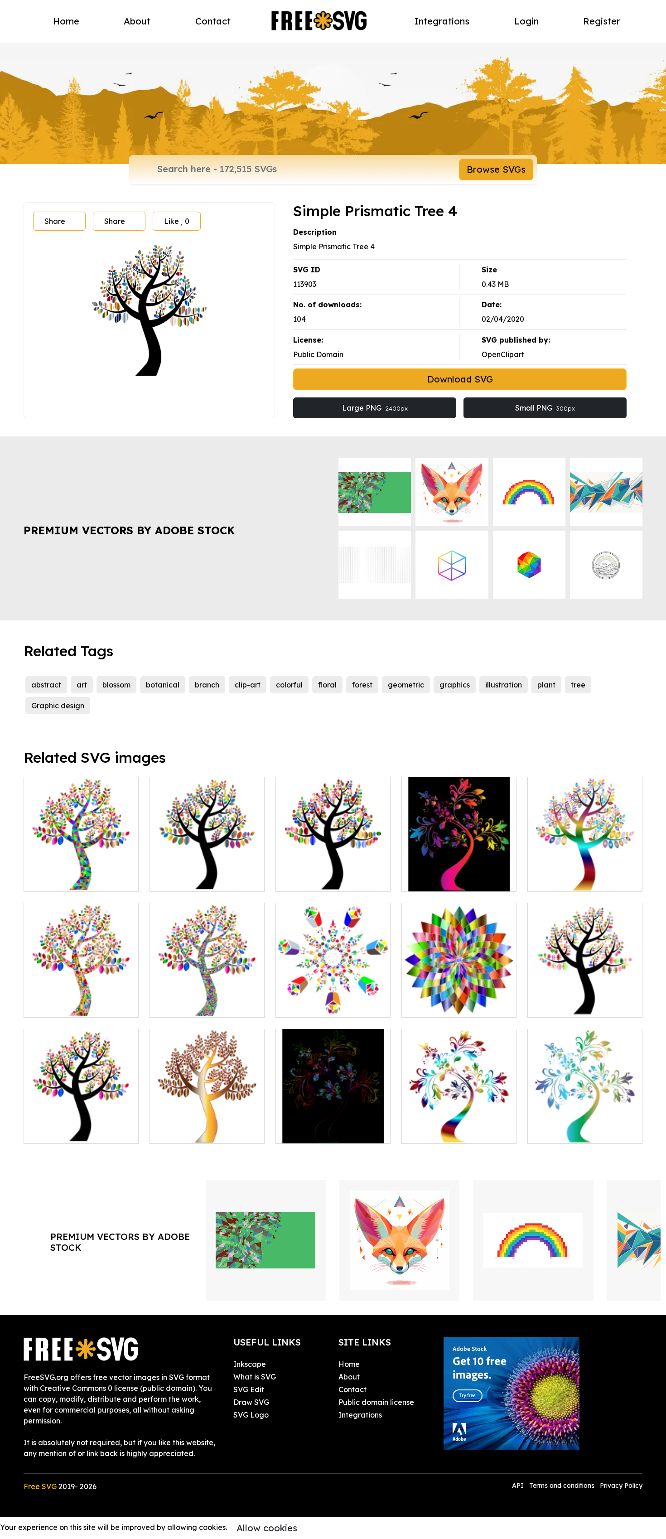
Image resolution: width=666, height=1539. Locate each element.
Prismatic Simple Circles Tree (333, 874)
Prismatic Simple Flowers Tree (585, 1000)
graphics (454, 684)
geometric (406, 684)
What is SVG (254, 1376)
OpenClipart (503, 354)
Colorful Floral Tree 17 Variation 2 (333, 1126)
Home (66, 21)
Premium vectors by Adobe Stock (129, 530)
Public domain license (376, 1402)
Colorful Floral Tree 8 (448, 879)
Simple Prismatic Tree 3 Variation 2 (585, 874)
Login (526, 21)
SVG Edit (248, 1389)
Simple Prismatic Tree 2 (200, 879)
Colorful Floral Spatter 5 (327, 1005)
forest (362, 684)
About (137, 21)
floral (327, 684)
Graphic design (57, 705)
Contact (213, 21)
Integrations (442, 21)
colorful (289, 684)
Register (601, 21)
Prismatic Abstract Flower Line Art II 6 (459, 1000)
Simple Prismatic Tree (71, 1131)
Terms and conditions (561, 1485)
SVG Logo (251, 1414)
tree (578, 684)
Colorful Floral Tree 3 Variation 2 (459, 1126)
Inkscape (249, 1364)
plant (546, 684)
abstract (46, 684)
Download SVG (460, 379)
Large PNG (375, 407)
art (82, 684)
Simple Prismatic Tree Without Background (207, 1126)
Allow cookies (266, 1528)
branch (207, 684)
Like (176, 221)
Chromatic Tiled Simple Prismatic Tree (81, 1000)
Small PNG (545, 407)
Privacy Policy (621, 1485)
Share (54, 221)
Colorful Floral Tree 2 (574, 1131)
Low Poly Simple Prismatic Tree (81, 874)
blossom (116, 684)
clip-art (248, 684)
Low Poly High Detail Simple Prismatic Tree (207, 1000)
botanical (162, 684)
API (519, 1485)
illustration (503, 684)
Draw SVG (251, 1402)
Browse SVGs (496, 169)
